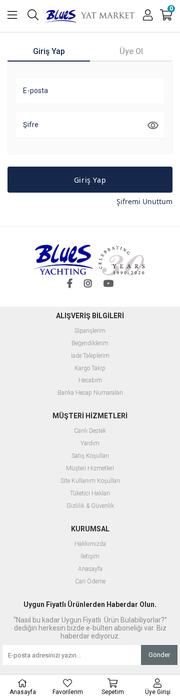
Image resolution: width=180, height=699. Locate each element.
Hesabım (90, 380)
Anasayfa (90, 569)
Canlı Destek (90, 431)
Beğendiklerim (90, 343)
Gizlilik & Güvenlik (90, 506)
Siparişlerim (90, 331)
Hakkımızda (90, 544)
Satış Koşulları (90, 456)
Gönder (159, 654)
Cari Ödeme (90, 581)
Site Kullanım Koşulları (90, 481)
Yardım (90, 443)
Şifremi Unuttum (144, 201)
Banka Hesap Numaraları (90, 393)
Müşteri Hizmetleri (90, 468)
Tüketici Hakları (90, 493)
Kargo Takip (90, 368)
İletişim (90, 556)
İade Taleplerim (90, 356)
